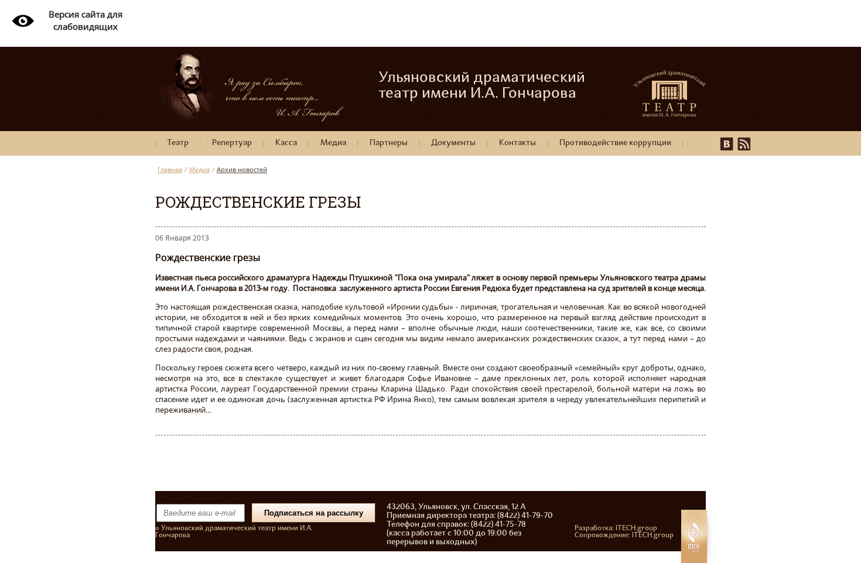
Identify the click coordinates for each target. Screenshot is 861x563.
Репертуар (232, 143)
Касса (286, 143)
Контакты (517, 143)
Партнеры (389, 143)
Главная (170, 169)
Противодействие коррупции (615, 143)
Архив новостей (242, 169)
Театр (178, 143)
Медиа (333, 143)
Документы (453, 143)
